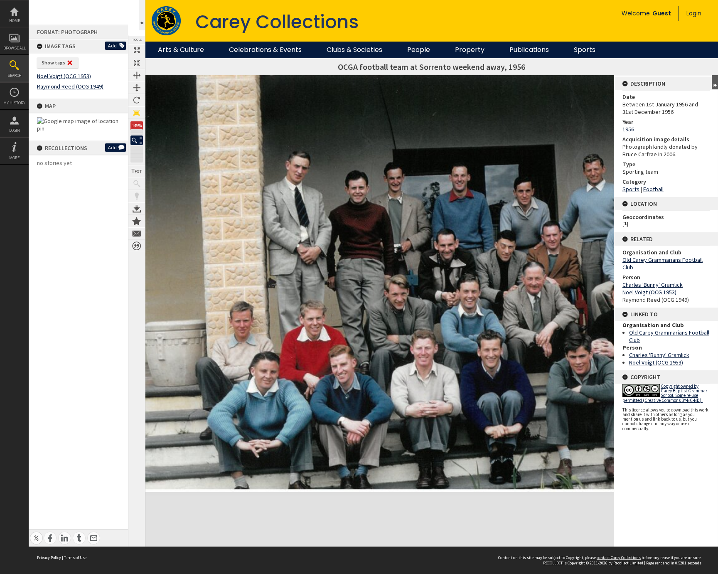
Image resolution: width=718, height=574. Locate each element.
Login (14, 130)
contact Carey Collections (619, 557)
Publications (529, 50)
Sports (584, 50)
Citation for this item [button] (136, 246)
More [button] (14, 157)
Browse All (14, 48)
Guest (661, 13)
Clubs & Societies (354, 50)
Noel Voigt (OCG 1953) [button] (64, 76)
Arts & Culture (181, 50)
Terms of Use (75, 557)
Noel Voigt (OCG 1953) (649, 292)
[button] (136, 140)
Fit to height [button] (136, 87)
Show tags (53, 62)
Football (653, 189)
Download (136, 208)
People (418, 50)
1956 (628, 129)
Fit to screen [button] (136, 63)
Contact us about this (136, 233)
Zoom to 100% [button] (136, 112)
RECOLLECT (553, 563)
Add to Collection (136, 221)
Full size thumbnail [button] (136, 50)
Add (112, 45)
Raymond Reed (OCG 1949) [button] (70, 86)
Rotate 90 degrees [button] (136, 100)
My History (14, 103)
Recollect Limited (628, 563)
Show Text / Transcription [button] (136, 171)
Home (14, 20)
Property (469, 50)
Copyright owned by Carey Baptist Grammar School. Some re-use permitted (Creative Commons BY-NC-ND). (664, 393)
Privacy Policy (49, 557)
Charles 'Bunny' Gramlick (652, 284)
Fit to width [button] (136, 75)
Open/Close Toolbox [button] (142, 15)
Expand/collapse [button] (715, 82)
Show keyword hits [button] (136, 183)
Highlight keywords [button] (136, 196)
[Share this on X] (36, 533)
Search (14, 75)
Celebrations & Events (265, 50)
